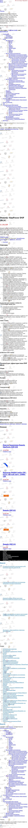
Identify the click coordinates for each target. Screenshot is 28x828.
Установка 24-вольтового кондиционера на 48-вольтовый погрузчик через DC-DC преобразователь (14, 567)
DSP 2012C (18, 239)
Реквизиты (8, 35)
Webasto (10, 52)
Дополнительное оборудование (10, 105)
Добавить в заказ (4, 237)
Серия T (5, 708)
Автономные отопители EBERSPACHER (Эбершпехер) (16, 85)
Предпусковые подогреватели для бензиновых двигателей (18, 59)
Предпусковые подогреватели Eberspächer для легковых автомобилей (18, 71)
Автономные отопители (12, 79)
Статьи (4, 552)
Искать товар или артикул (6, 25)
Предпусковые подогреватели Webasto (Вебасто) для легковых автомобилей (18, 56)
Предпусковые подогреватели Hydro (18, 54)
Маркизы (8, 90)
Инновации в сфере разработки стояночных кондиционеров (13, 630)
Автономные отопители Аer (15, 80)
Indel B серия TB (7, 673)
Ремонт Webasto (9, 96)
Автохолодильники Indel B (9, 655)
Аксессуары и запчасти (14, 115)
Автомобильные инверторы (12, 93)
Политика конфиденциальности (11, 556)
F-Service (2, 11)
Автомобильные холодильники (13, 106)
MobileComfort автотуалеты (9, 660)
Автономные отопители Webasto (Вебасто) (13, 682)
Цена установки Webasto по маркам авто (16, 97)
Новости (5, 553)
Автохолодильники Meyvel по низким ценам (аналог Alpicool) (18, 108)
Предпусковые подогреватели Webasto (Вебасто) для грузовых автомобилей (18, 64)
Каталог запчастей (7, 102)
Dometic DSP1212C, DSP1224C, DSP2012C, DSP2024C (13, 424)
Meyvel (10, 43)
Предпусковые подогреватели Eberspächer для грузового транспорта (18, 75)
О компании (6, 34)
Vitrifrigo (11, 50)
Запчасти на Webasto (11, 94)
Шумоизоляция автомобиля (12, 118)
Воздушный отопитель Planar (16, 87)
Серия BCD (6, 713)
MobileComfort (12, 48)
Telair (10, 49)
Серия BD (5, 705)
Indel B (10, 45)
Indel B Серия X (7, 667)
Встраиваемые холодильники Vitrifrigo (18, 110)
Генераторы (8, 92)
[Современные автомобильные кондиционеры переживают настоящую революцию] (8, 590)
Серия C (5, 652)
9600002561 (12, 239)
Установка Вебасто (7, 98)
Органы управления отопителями (17, 78)
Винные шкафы (9, 116)
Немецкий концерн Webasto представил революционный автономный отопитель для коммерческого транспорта (14, 599)
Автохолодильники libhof (9, 690)
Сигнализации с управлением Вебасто (15, 119)
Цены (4, 39)
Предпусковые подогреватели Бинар (18, 66)
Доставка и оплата (7, 557)
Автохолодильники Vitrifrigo (16, 114)
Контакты (5, 120)
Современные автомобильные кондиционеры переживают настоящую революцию (14, 583)
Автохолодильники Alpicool (15, 111)
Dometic (10, 41)
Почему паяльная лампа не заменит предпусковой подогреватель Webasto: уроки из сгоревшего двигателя (15, 614)
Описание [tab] (5, 242)
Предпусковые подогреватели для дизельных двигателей (18, 62)
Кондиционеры (9, 40)
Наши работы (9, 37)
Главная (2, 129)
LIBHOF (11, 47)
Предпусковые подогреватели (13, 53)
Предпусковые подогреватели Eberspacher (13, 695)
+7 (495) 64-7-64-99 (12, 30)
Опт (4, 103)
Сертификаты (9, 36)
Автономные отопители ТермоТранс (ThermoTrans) (15, 664)
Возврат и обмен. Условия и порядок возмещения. (15, 560)
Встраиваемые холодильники (10, 718)
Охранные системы (7, 709)
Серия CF (5, 720)
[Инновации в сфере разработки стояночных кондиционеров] (8, 638)
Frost (10, 44)
